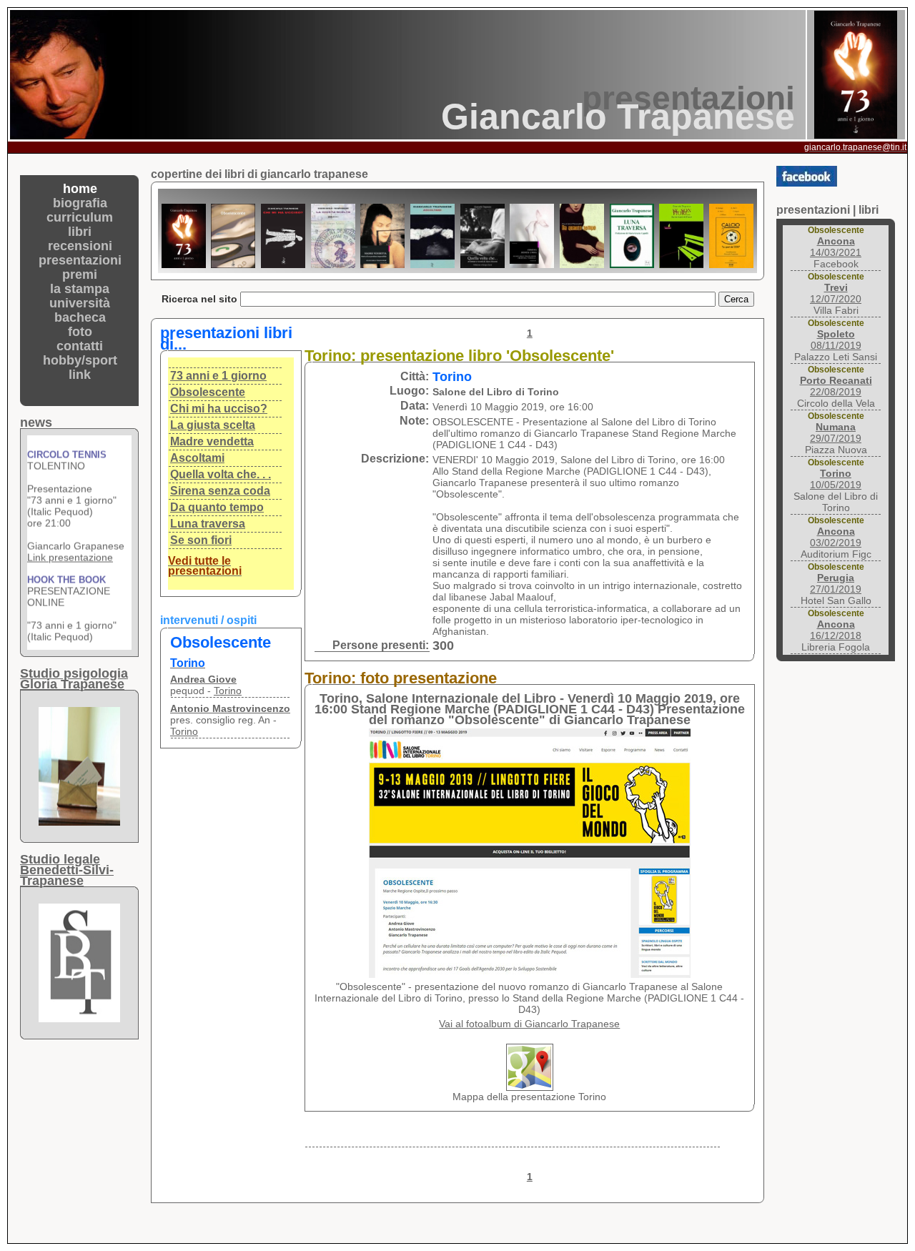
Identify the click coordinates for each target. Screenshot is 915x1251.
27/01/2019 (835, 583)
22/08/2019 (836, 386)
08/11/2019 (836, 339)
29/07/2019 (835, 432)
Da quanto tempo (217, 507)
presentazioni (80, 260)
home (80, 189)
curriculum (79, 217)
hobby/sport (80, 360)
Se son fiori (201, 540)
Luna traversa (207, 524)
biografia (80, 203)
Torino (228, 690)
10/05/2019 (835, 479)
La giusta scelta (212, 425)
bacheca (80, 317)
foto (80, 332)
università (79, 303)
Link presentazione (70, 544)
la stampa (79, 289)
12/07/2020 (835, 293)
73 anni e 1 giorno (218, 376)
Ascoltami (197, 458)
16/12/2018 (835, 629)
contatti (79, 346)
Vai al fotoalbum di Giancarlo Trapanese (529, 1023)
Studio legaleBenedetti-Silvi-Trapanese (67, 870)
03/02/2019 (835, 536)
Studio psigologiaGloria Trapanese (74, 678)
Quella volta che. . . (220, 474)
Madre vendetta (212, 441)
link (80, 374)
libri (80, 231)
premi (79, 274)
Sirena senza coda (220, 491)
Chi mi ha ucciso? (218, 408)
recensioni (80, 246)
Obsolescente (207, 392)
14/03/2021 (835, 246)
